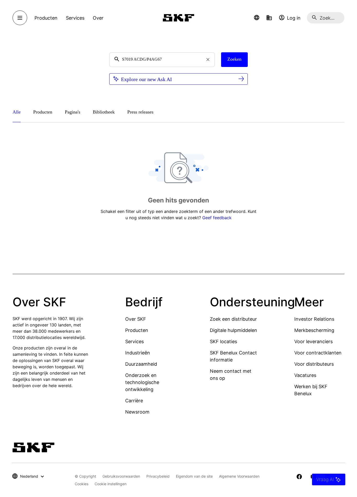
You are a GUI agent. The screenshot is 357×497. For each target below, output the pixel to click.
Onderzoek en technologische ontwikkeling (142, 382)
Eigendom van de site (194, 476)
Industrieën (137, 352)
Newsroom (137, 412)
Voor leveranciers (313, 341)
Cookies (81, 484)
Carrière (134, 400)
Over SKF (135, 319)
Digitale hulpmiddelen (233, 330)
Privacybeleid (158, 476)
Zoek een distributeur (233, 319)
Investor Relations (314, 319)
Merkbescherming (314, 330)
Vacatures (305, 375)
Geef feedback (217, 217)
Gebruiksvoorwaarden (121, 476)
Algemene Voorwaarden (239, 476)
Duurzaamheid (141, 364)
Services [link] (75, 18)
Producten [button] (45, 18)
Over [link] (98, 18)
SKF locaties (223, 341)
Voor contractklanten (318, 352)
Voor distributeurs (314, 364)
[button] (257, 17)
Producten (136, 330)
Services (134, 341)
